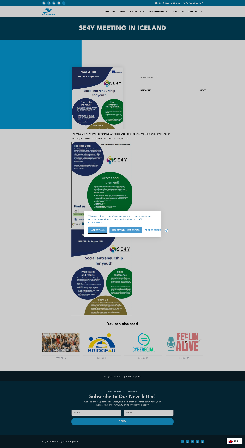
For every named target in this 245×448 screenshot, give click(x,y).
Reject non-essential (126, 230)
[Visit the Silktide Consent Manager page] (166, 230)
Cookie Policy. (95, 222)
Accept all (98, 230)
